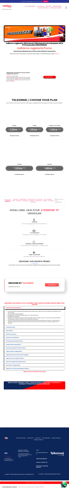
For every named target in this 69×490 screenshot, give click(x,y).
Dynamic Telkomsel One (43, 7)
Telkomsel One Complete (55, 7)
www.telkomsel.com (7, 456)
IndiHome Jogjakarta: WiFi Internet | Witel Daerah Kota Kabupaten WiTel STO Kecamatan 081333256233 (34, 44)
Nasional (12, 81)
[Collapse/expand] (67, 1)
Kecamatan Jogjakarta (8, 200)
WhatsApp (46, 1)
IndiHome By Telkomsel (11, 487)
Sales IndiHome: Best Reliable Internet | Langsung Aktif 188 (31, 487)
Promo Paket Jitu (40, 6)
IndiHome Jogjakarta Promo (34, 48)
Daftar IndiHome (52, 284)
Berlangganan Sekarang (14, 135)
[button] (34, 307)
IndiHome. (57, 53)
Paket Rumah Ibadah (57, 6)
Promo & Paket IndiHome (30, 6)
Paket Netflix (48, 6)
